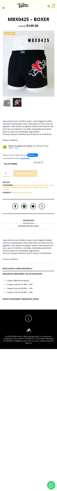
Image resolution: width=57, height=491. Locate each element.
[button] (3, 5)
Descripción (28, 220)
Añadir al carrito (25, 173)
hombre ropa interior (21, 192)
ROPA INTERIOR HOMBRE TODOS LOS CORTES (25, 188)
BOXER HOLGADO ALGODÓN (25, 185)
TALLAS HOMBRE (10, 164)
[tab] (28, 220)
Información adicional (28, 226)
